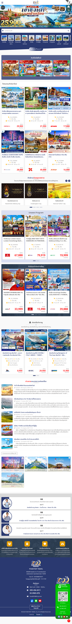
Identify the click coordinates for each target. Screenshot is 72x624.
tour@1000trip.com (36, 596)
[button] (66, 181)
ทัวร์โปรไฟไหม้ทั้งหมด (8, 78)
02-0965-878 (35, 593)
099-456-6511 (35, 590)
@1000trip (63, 603)
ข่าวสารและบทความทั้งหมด (9, 453)
